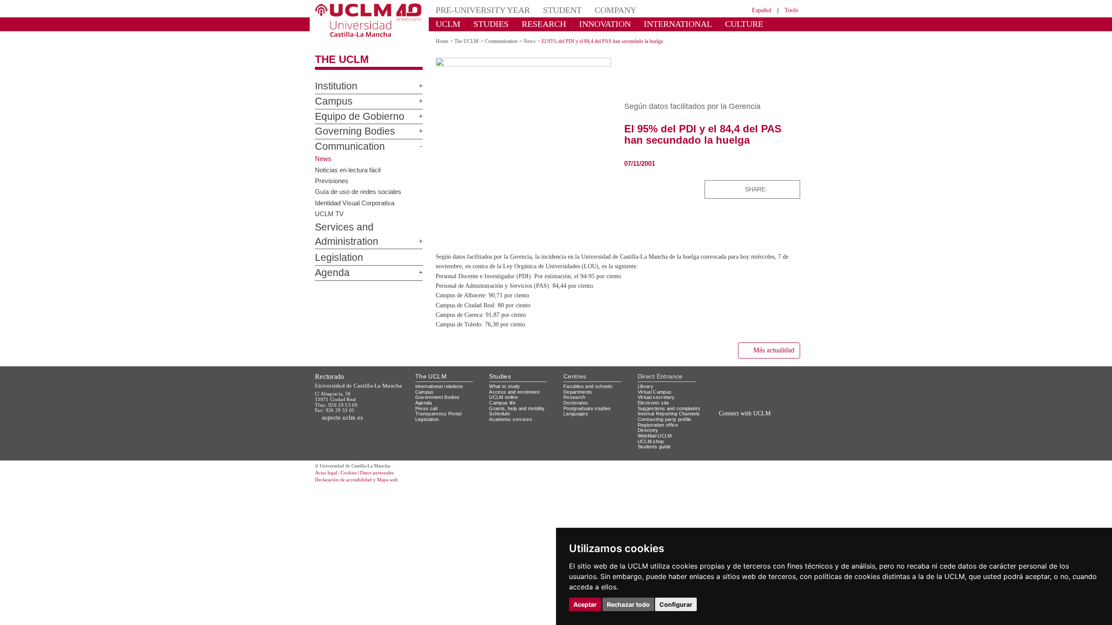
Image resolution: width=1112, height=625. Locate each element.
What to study (506, 385)
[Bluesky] (782, 189)
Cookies (354, 483)
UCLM (445, 24)
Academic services (512, 418)
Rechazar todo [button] (628, 604)
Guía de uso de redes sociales (360, 191)
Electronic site (655, 402)
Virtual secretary (658, 396)
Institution (333, 86)
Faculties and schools (589, 385)
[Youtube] (775, 422)
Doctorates (576, 402)
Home (443, 41)
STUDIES (483, 24)
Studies (500, 376)
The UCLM (337, 59)
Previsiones (332, 180)
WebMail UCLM (656, 446)
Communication (343, 146)
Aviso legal (327, 483)
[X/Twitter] (737, 422)
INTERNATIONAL (648, 24)
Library (646, 385)
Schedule (500, 413)
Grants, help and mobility (520, 408)
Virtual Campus (656, 391)
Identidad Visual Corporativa (357, 202)
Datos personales (389, 483)
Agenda (329, 258)
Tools (790, 10)
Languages (576, 413)
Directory (649, 441)
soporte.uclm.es (346, 417)
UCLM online (504, 396)
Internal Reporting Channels (660, 421)
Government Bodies (440, 396)
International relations (442, 385)
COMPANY (594, 10)
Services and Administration (366, 227)
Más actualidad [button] (770, 350)
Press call (426, 408)
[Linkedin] (790, 189)
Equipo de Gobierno (351, 116)
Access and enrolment (516, 391)
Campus (329, 101)
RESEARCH (532, 24)
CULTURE (705, 24)
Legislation (335, 243)
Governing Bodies (347, 131)
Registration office (660, 435)
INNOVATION (586, 24)
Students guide (656, 457)
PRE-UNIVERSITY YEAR (476, 10)
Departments (579, 391)
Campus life (503, 402)
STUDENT (547, 10)
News (539, 41)
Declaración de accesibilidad (348, 490)
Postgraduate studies (589, 408)
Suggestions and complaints (657, 411)
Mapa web (398, 490)
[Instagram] (713, 422)
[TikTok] (726, 422)
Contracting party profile (668, 429)
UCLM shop (651, 451)
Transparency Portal (440, 413)
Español (756, 10)
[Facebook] (775, 189)
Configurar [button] (675, 604)
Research (574, 396)
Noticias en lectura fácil (349, 169)
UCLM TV (329, 213)
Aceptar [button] (585, 604)
